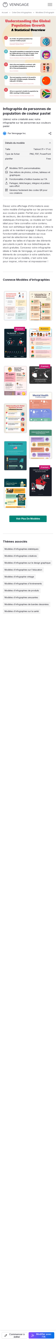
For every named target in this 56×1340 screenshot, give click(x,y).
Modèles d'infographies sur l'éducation (23, 569)
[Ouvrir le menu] (50, 4)
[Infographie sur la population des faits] (40, 375)
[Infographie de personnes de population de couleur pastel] (15, 418)
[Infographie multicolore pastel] (40, 444)
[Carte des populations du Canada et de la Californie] (40, 481)
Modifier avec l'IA (43, 1335)
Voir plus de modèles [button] (28, 518)
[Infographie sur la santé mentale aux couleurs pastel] (40, 406)
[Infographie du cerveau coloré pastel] (15, 380)
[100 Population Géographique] (15, 343)
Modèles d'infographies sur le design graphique (28, 563)
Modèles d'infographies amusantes (21, 597)
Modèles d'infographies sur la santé (22, 611)
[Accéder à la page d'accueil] (16, 4)
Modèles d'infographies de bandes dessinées (27, 604)
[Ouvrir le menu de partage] (50, 133)
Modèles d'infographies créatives (21, 556)
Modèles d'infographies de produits (22, 590)
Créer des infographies (22, 12)
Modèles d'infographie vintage (19, 576)
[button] (14, 1335)
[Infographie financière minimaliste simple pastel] (15, 305)
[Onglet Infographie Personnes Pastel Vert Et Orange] (15, 493)
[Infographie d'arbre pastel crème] (40, 305)
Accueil (5, 12)
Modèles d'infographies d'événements (23, 583)
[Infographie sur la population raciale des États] (15, 455)
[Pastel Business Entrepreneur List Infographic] (40, 343)
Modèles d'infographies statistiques (21, 549)
